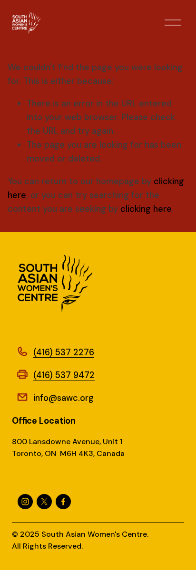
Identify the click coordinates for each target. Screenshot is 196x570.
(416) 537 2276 (63, 352)
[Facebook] (63, 501)
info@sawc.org (63, 398)
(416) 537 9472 (64, 375)
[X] (44, 501)
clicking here (146, 209)
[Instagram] (25, 501)
